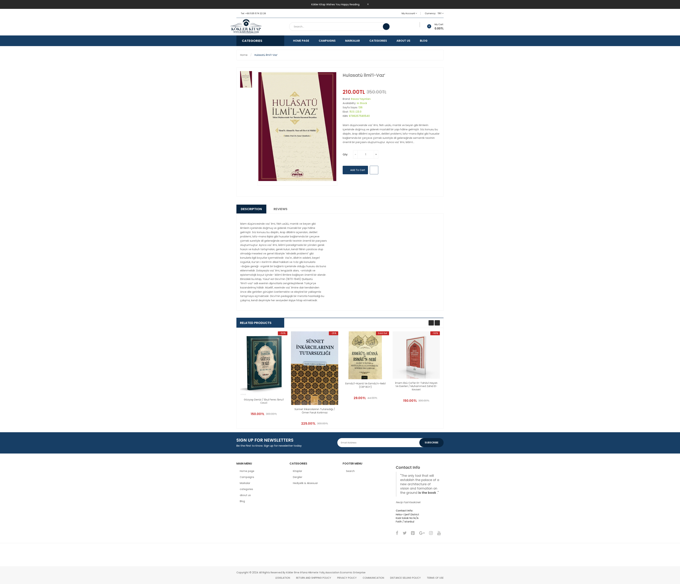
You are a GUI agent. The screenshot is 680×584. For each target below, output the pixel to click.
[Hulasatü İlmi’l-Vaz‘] (246, 79)
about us (245, 495)
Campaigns (247, 477)
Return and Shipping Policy (313, 578)
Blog (242, 501)
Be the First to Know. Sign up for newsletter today (269, 445)
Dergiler (297, 477)
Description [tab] (251, 209)
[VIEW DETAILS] (277, 406)
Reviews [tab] (280, 209)
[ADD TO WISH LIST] (374, 170)
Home (244, 55)
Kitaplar (297, 471)
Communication (373, 578)
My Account (408, 13)
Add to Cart (357, 170)
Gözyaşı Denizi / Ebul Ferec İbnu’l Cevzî (264, 401)
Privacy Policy (347, 578)
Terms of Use (435, 578)
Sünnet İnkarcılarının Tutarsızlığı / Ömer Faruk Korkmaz (314, 411)
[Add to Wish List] (417, 24)
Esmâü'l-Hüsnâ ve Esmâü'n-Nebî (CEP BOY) (365, 385)
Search (350, 471)
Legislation (282, 578)
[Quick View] (264, 363)
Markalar (245, 483)
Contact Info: (404, 510)
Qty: (345, 154)
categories (246, 489)
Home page (247, 471)
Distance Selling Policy (405, 578)
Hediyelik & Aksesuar (305, 483)
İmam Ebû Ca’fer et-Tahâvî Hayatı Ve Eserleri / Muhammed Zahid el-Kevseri (416, 386)
